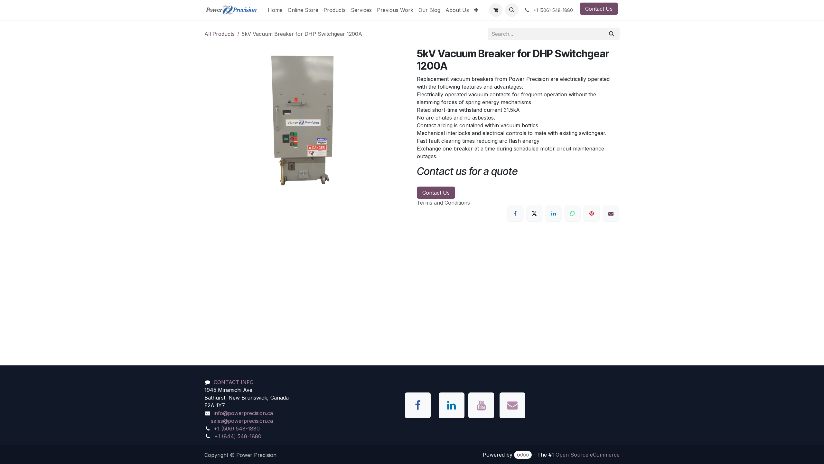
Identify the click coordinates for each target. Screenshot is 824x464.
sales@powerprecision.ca (242, 421)
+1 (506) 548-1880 (237, 428)
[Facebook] (515, 213)
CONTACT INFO (234, 382)
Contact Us (599, 8)
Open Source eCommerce (588, 454)
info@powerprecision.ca (243, 413)
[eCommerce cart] (495, 10)
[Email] (611, 213)
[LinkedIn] (553, 213)
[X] (534, 213)
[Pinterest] (591, 213)
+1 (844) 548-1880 (237, 436)
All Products (219, 34)
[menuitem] (275, 10)
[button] (512, 10)
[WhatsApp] (572, 213)
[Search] (612, 34)
